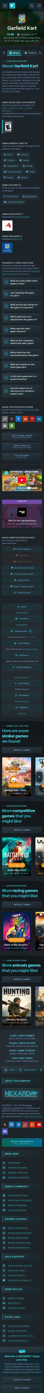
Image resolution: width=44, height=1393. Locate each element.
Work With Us (14, 1303)
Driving (29, 166)
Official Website (23, 549)
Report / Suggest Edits (23, 586)
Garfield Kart (28, 409)
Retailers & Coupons (17, 1167)
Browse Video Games (18, 1228)
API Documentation (17, 1340)
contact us (24, 274)
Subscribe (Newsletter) (19, 1177)
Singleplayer (31, 196)
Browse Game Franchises (20, 1233)
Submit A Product (16, 1298)
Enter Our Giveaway (17, 1210)
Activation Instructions (23, 574)
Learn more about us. (32, 1116)
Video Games (30, 1069)
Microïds (18, 239)
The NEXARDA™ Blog (17, 1195)
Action (9, 154)
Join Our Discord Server (19, 1280)
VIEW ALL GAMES (22, 750)
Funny (31, 171)
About (16, 53)
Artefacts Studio (22, 217)
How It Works (14, 1162)
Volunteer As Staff (16, 1308)
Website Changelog (17, 1205)
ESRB (4, 108)
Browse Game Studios (18, 1238)
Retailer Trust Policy (17, 1331)
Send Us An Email (16, 1270)
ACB (8, 111)
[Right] (40, 53)
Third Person (12, 196)
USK (21, 108)
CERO (29, 108)
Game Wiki (23, 555)
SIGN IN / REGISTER (39, 6)
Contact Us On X (15, 1275)
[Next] (39, 777)
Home (12, 1069)
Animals (24, 154)
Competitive (12, 166)
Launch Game (23, 580)
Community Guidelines (18, 1326)
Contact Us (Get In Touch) (20, 1265)
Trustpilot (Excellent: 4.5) (20, 1335)
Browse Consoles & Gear (19, 1242)
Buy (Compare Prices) (23, 568)
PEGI (13, 108)
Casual (25, 160)
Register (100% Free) (18, 1172)
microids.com (21, 677)
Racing (10, 177)
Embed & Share (24, 592)
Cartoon (11, 160)
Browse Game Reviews (18, 1247)
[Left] (4, 53)
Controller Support (15, 202)
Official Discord (24, 561)
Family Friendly (14, 171)
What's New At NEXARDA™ (20, 1200)
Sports (24, 177)
